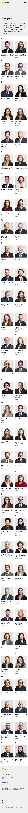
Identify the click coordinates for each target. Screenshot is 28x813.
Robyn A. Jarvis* (7, 327)
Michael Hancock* (4, 260)
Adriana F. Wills (20, 693)
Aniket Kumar (20, 374)
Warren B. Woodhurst (5, 737)
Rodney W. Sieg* (7, 601)
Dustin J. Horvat (20, 282)
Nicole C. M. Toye (5, 647)
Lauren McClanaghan (20, 442)
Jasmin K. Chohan (18, 122)
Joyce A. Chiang (7, 121)
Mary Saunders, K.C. (20, 555)
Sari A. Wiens (6, 693)
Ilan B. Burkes (20, 76)
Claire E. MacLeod (4, 419)
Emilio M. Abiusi (7, 55)
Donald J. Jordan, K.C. (5, 351)
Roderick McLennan (5, 466)
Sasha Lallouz (6, 395)
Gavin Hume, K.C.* (6, 305)
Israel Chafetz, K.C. (6, 99)
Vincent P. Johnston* (18, 328)
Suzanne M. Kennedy (19, 351)
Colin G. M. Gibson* (5, 237)
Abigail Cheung (20, 98)
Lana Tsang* (19, 646)
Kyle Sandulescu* (7, 555)
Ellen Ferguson (6, 213)
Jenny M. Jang (20, 304)
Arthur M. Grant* (18, 237)
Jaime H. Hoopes (7, 282)
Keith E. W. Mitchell (18, 466)
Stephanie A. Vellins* (19, 670)
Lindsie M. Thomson (18, 623)
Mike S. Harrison (18, 260)
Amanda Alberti (20, 55)
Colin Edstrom (6, 190)
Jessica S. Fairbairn (18, 190)
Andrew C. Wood (21, 714)
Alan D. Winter (6, 714)
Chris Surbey (5, 623)
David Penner (19, 510)
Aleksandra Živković (19, 760)
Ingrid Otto (19, 488)
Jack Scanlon (6, 578)
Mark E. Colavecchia (5, 145)
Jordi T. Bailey (6, 76)
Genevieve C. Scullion (19, 579)
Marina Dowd (6, 168)
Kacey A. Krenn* (7, 374)
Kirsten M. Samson (18, 532)
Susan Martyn (6, 442)
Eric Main (18, 419)
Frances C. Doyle (21, 168)
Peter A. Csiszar (20, 145)
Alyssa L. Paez (6, 510)
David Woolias (20, 736)
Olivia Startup (20, 601)
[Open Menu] (25, 2)
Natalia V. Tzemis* (4, 670)
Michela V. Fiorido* (18, 213)
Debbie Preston (6, 532)
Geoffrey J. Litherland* (19, 396)
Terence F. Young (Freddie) (7, 760)
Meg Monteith (6, 488)
